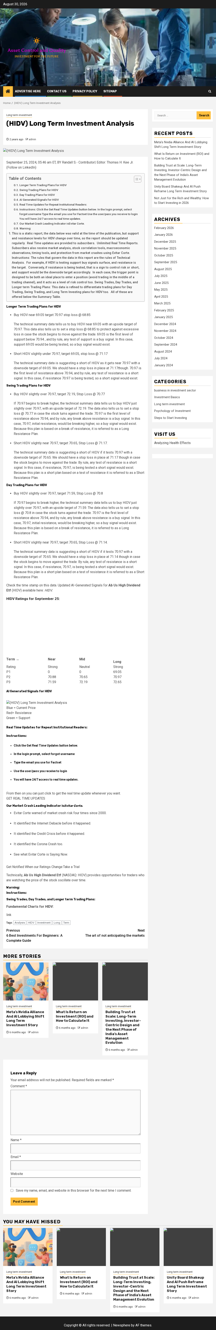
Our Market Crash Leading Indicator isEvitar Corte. (52, 223)
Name (16, 1140)
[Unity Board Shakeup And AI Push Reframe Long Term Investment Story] (188, 1247)
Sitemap (110, 91)
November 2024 (165, 331)
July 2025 (160, 276)
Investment (44, 922)
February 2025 (164, 310)
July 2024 (160, 358)
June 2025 (161, 283)
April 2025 (161, 296)
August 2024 (163, 351)
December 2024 (165, 324)
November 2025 (165, 248)
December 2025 (165, 242)
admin (32, 139)
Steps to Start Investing (170, 418)
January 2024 (163, 365)
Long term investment (19, 115)
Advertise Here (28, 91)
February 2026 (164, 228)
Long (57, 922)
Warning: (25, 228)
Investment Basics (167, 397)
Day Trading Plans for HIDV (37, 194)
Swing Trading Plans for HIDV (38, 190)
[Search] (209, 91)
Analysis (20, 922)
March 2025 (162, 303)
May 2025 (160, 290)
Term (66, 922)
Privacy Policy (85, 91)
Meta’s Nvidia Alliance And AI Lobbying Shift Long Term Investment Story (26, 1284)
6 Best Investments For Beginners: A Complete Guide (34, 935)
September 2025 (165, 262)
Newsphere (121, 1325)
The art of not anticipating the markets (115, 933)
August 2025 (163, 269)
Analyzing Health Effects (172, 443)
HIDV (31, 922)
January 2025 (163, 317)
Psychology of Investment (172, 411)
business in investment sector (175, 390)
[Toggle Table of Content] (135, 179)
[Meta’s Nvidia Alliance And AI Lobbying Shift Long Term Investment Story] (26, 981)
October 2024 (163, 338)
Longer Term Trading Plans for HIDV (43, 185)
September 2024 (165, 344)
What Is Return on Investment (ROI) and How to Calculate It (74, 1016)
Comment (19, 1086)
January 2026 (163, 235)
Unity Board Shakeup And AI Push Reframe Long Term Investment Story (187, 1284)
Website (17, 1174)
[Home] (8, 92)
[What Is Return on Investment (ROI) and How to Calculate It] (75, 981)
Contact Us (56, 91)
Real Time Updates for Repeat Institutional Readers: (53, 204)
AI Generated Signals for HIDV (39, 199)
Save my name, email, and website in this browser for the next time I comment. (73, 1190)
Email (16, 1157)
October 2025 (163, 255)
